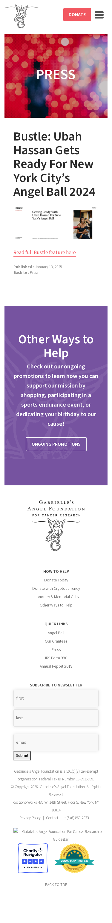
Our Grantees (56, 641)
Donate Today (56, 580)
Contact (52, 818)
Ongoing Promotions (56, 444)
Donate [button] (77, 14)
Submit (22, 756)
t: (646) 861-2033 (76, 818)
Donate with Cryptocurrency (56, 589)
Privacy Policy (30, 818)
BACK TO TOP (56, 885)
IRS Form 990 (56, 658)
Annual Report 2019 (56, 666)
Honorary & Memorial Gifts (56, 597)
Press (34, 272)
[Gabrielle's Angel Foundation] (21, 16)
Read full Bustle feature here (44, 252)
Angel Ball (56, 633)
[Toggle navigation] (99, 15)
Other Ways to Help (56, 605)
